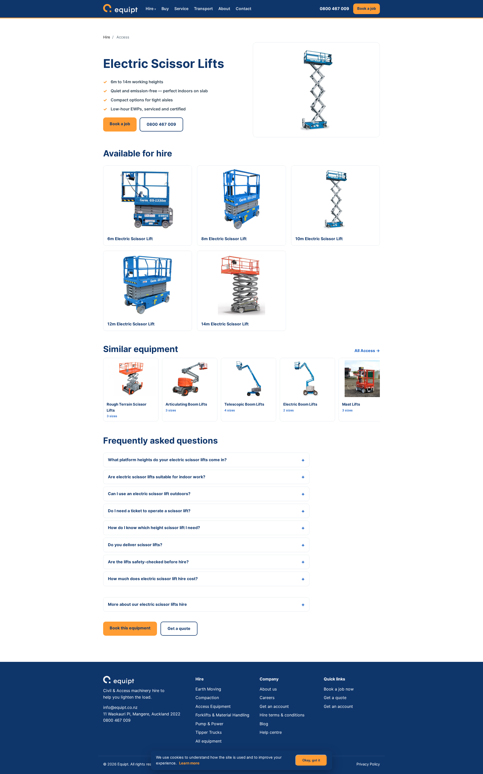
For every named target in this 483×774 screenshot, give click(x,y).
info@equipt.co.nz (120, 707)
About (224, 8)
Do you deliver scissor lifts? (135, 544)
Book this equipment (130, 627)
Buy (165, 8)
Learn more (189, 763)
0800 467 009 (334, 8)
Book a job (366, 8)
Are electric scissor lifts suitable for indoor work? (156, 476)
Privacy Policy (368, 764)
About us (268, 689)
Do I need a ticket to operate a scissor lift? (149, 510)
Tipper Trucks (208, 732)
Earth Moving (208, 689)
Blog (264, 723)
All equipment (208, 741)
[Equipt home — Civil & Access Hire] (120, 9)
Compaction (207, 697)
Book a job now (339, 689)
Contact (243, 8)
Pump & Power (209, 723)
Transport (203, 8)
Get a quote (179, 628)
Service (181, 8)
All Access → (367, 350)
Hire (151, 8)
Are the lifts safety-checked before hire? (148, 561)
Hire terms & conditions (282, 714)
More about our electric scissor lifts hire (147, 604)
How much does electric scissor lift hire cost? (153, 578)
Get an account (274, 706)
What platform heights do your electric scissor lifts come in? (167, 459)
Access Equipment (213, 706)
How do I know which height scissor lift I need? (154, 527)
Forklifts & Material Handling (222, 714)
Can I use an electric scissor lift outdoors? (149, 493)
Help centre (271, 732)
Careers (267, 697)
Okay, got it (311, 760)
